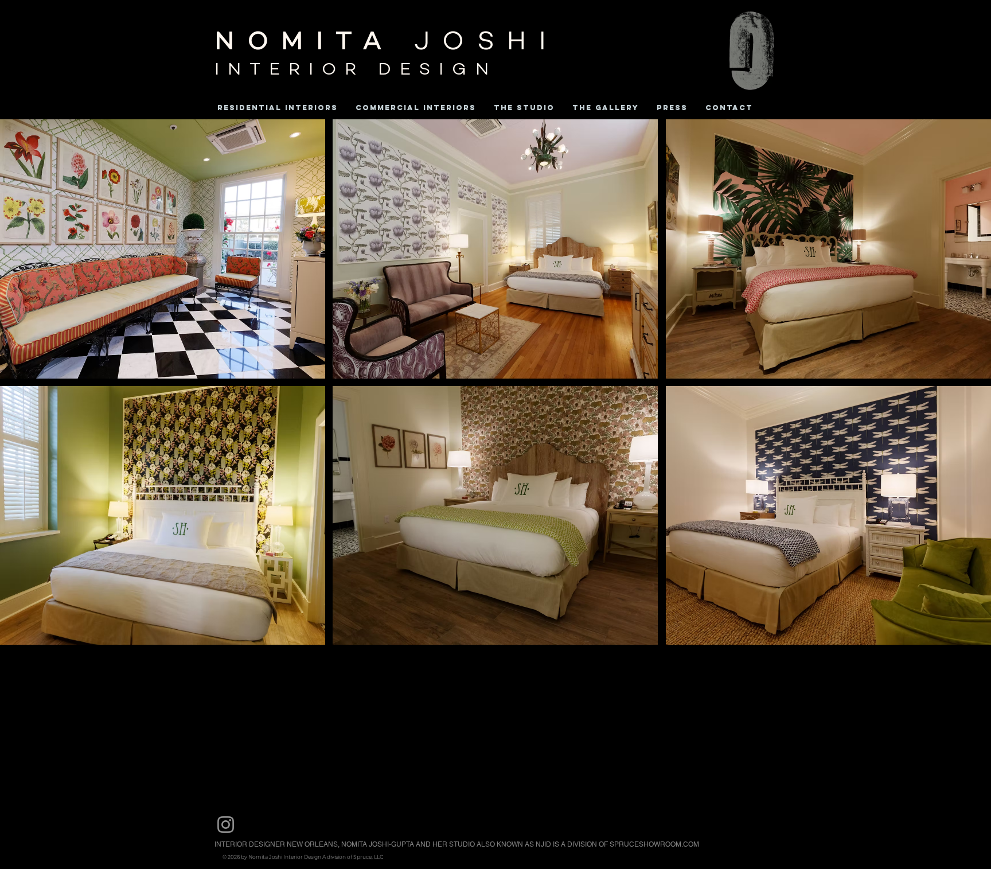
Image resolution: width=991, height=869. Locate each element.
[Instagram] (225, 824)
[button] (162, 249)
